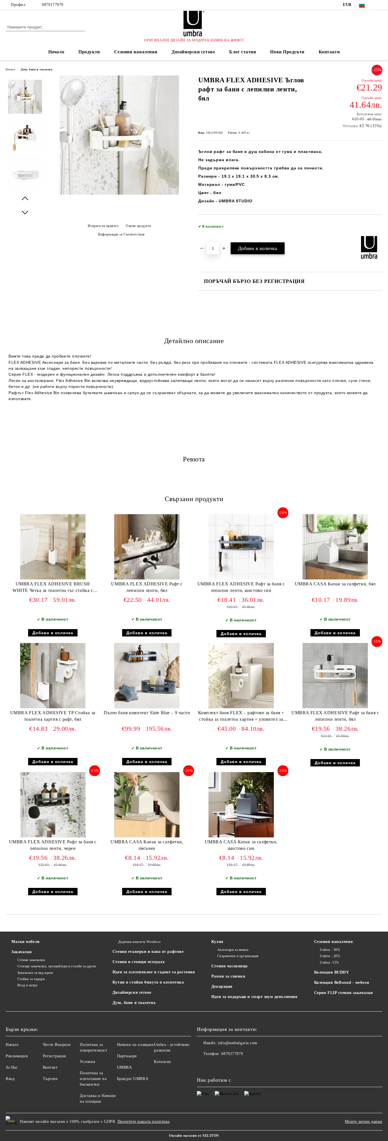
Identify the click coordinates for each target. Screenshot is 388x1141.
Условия (87, 1062)
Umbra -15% (329, 963)
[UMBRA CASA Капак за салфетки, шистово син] (241, 804)
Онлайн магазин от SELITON (194, 1136)
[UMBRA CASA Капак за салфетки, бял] (335, 546)
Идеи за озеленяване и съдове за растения (153, 972)
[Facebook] (379, 5)
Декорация (222, 986)
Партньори (127, 1056)
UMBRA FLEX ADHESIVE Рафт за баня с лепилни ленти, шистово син (241, 587)
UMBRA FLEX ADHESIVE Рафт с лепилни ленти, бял (147, 587)
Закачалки (21, 952)
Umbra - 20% (330, 956)
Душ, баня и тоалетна (36, 69)
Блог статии (242, 51)
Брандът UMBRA (132, 1079)
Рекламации (17, 1056)
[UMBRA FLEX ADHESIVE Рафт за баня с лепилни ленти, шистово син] (241, 546)
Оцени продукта (138, 226)
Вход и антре (27, 985)
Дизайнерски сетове (193, 51)
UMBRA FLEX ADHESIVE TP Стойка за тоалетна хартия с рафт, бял (52, 716)
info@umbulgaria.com (237, 1043)
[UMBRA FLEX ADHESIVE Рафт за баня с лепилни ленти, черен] (52, 804)
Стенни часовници (229, 966)
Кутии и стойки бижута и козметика (148, 982)
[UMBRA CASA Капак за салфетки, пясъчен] (147, 804)
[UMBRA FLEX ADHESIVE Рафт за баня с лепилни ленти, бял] (335, 675)
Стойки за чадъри (31, 979)
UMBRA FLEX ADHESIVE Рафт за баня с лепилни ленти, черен (53, 845)
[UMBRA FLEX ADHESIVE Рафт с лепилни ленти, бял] (147, 546)
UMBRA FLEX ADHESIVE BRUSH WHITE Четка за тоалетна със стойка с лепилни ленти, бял (52, 588)
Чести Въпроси (57, 1045)
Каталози (162, 1062)
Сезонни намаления (136, 51)
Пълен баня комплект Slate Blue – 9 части (147, 712)
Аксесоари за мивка (233, 950)
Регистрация (54, 1056)
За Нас (12, 1067)
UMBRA (124, 1067)
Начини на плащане (135, 1045)
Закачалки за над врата (35, 973)
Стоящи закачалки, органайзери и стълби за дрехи (56, 966)
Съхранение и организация (238, 956)
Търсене (50, 1079)
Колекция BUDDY (331, 972)
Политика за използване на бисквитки (93, 1079)
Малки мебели (25, 942)
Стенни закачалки (31, 960)
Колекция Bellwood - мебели (341, 982)
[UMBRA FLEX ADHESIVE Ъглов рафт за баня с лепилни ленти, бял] (119, 193)
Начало (56, 51)
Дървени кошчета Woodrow (139, 942)
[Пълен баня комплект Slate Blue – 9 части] (147, 675)
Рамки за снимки (228, 976)
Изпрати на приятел (103, 226)
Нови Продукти (287, 51)
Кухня (217, 942)
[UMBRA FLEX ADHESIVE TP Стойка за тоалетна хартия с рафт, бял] (52, 675)
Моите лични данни (363, 1121)
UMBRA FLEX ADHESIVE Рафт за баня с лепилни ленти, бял (335, 716)
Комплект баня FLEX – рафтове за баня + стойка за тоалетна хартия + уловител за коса (241, 717)
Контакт (50, 1067)
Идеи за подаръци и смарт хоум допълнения (254, 997)
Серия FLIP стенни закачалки (343, 993)
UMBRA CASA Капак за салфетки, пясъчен (146, 845)
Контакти (329, 51)
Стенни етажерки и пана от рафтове (147, 951)
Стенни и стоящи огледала (138, 962)
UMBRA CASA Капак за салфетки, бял (335, 583)
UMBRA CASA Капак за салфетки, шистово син (241, 845)
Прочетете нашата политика (144, 1121)
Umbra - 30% (330, 950)
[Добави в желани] (378, 228)
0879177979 (52, 5)
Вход (10, 1079)
